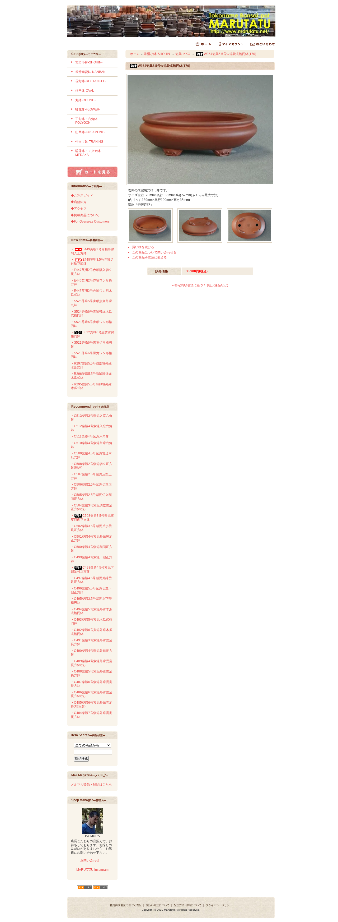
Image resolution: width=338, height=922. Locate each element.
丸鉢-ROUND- (85, 100)
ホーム (135, 54)
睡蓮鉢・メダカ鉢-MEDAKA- (88, 153)
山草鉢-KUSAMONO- (90, 132)
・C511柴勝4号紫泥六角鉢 (90, 436)
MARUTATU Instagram (92, 870)
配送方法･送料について (187, 905)
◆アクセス (79, 208)
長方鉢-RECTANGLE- (90, 81)
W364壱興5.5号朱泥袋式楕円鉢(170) (230, 54)
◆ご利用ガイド (82, 195)
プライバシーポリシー (219, 905)
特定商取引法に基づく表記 (126, 905)
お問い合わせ (89, 860)
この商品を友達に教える (149, 257)
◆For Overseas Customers (90, 221)
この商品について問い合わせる (154, 252)
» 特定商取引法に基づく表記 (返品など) (200, 285)
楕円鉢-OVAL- (85, 91)
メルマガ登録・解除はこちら (91, 784)
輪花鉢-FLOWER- (87, 109)
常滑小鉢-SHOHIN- (88, 62)
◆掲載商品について (85, 215)
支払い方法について (158, 905)
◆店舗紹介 (79, 202)
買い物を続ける (143, 247)
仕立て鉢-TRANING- (89, 142)
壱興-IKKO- (183, 54)
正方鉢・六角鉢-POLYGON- (86, 121)
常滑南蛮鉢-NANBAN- (91, 72)
